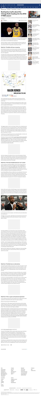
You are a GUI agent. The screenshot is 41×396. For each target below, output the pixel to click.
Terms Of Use (23, 369)
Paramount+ (12, 372)
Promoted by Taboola (24, 349)
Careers (12, 370)
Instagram (2, 381)
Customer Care (33, 370)
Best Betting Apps (3, 372)
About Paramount (13, 371)
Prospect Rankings (14, 9)
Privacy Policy (23, 370)
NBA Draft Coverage (3, 9)
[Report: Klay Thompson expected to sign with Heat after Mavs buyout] (30, 54)
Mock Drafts (19, 9)
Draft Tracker (9, 9)
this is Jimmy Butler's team (13, 166)
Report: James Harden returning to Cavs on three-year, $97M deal (35, 62)
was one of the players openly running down (20, 315)
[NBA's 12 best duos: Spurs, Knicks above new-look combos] (30, 31)
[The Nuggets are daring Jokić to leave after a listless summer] (30, 35)
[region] (14, 29)
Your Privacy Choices (24, 372)
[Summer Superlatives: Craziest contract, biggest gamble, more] (30, 26)
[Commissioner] (22, 389)
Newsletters (12, 380)
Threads (2, 384)
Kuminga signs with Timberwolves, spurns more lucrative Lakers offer (35, 44)
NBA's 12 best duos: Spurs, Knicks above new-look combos (36, 30)
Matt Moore (5, 20)
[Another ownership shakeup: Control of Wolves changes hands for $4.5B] (30, 58)
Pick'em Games (3, 369)
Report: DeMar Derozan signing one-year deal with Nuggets (35, 48)
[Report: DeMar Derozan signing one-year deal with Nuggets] (30, 49)
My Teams (12, 381)
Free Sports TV (3, 371)
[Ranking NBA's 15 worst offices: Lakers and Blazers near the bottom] (30, 40)
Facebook (2, 382)
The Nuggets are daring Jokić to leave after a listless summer (35, 34)
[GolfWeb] (35, 389)
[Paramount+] (17, 389)
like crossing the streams (8, 329)
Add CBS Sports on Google (23, 20)
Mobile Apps (3, 376)
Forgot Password (13, 382)
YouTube (2, 379)
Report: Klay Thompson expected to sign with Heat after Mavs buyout (35, 53)
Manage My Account (14, 379)
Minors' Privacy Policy (24, 371)
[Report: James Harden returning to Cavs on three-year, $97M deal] (30, 63)
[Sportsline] (12, 389)
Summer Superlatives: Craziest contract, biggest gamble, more (36, 25)
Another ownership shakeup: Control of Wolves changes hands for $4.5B (36, 58)
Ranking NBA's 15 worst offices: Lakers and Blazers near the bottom (36, 39)
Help (31, 369)
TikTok (2, 380)
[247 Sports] (6, 389)
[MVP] (27, 389)
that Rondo (22, 165)
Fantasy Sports (3, 370)
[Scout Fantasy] (31, 389)
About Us (12, 369)
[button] (1, 5)
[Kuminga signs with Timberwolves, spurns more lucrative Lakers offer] (30, 44)
